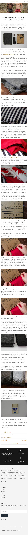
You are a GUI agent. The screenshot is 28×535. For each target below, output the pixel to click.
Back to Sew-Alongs (14, 443)
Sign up (4, 515)
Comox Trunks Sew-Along (7, 437)
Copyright (3, 497)
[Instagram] (3, 481)
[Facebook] (1, 481)
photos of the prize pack (16, 157)
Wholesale (3, 495)
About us (3, 491)
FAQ (2, 493)
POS (10, 530)
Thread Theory (6, 530)
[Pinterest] (5, 481)
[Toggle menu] (1, 1)
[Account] (23, 1)
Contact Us (3, 489)
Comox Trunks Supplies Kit (8, 54)
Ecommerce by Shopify (16, 530)
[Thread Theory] (14, 1)
